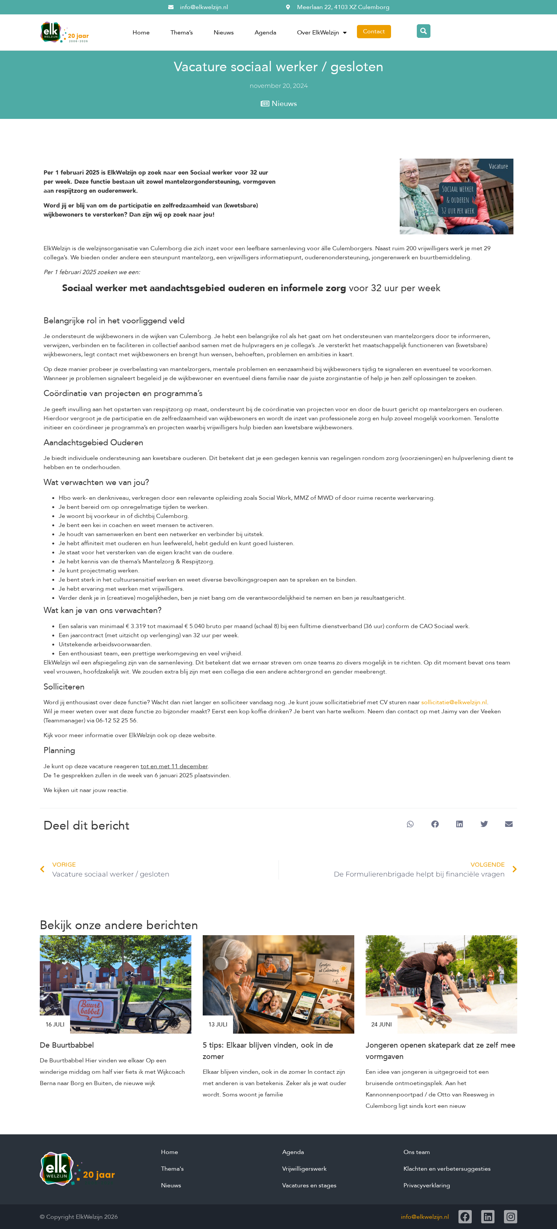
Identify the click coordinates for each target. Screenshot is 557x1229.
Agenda (265, 32)
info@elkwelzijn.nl (425, 1217)
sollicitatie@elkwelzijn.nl (454, 702)
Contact (374, 31)
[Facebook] (465, 1216)
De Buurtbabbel (67, 1045)
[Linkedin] (487, 1216)
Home (141, 32)
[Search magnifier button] (423, 31)
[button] (410, 824)
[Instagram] (510, 1216)
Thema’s (182, 32)
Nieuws (224, 32)
